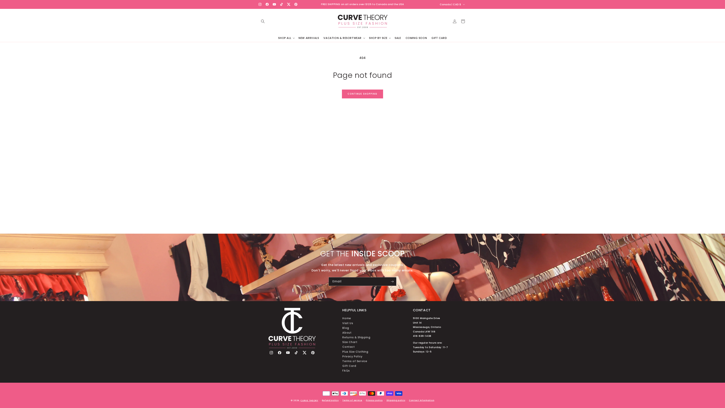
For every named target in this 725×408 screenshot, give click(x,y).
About (346, 333)
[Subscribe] (392, 281)
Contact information (421, 400)
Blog (345, 328)
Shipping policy (395, 400)
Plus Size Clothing (355, 352)
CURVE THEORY (309, 400)
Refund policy (330, 400)
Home (346, 318)
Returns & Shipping (356, 337)
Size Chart (349, 342)
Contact (348, 347)
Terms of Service (354, 361)
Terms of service (352, 400)
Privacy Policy (352, 356)
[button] (263, 21)
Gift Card (349, 366)
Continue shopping (362, 93)
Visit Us (347, 323)
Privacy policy (374, 400)
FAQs (346, 370)
